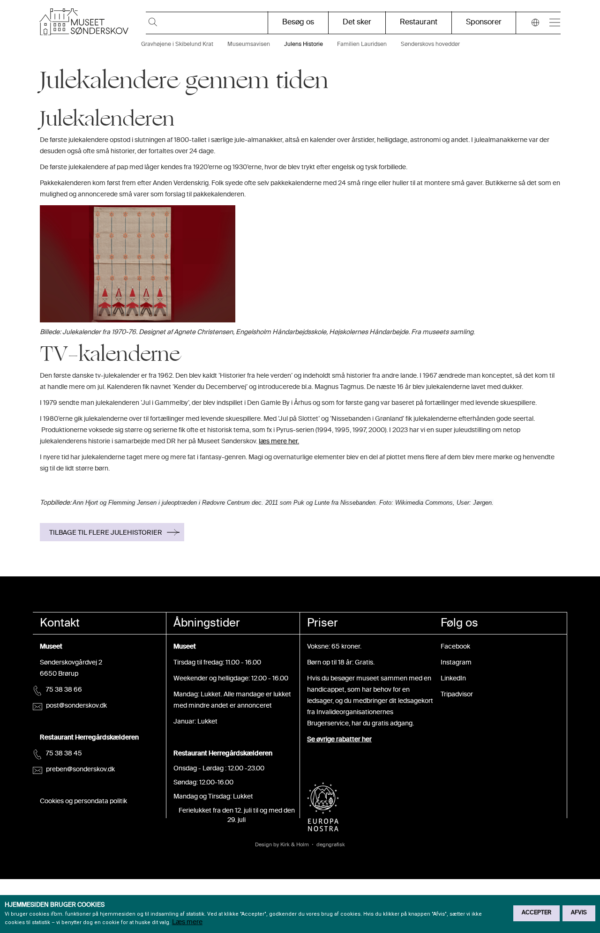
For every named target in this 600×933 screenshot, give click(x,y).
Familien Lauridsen (362, 45)
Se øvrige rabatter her (339, 740)
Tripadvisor (457, 695)
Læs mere (187, 922)
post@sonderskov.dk (76, 706)
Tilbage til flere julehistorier (105, 533)
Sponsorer (484, 23)
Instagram (456, 663)
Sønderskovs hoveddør (430, 45)
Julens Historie (303, 45)
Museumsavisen (248, 45)
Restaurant (418, 23)
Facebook (455, 647)
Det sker (357, 23)
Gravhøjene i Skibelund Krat (177, 45)
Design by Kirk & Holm (282, 845)
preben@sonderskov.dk (80, 770)
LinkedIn (453, 679)
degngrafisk (330, 845)
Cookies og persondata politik (83, 801)
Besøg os (298, 23)
